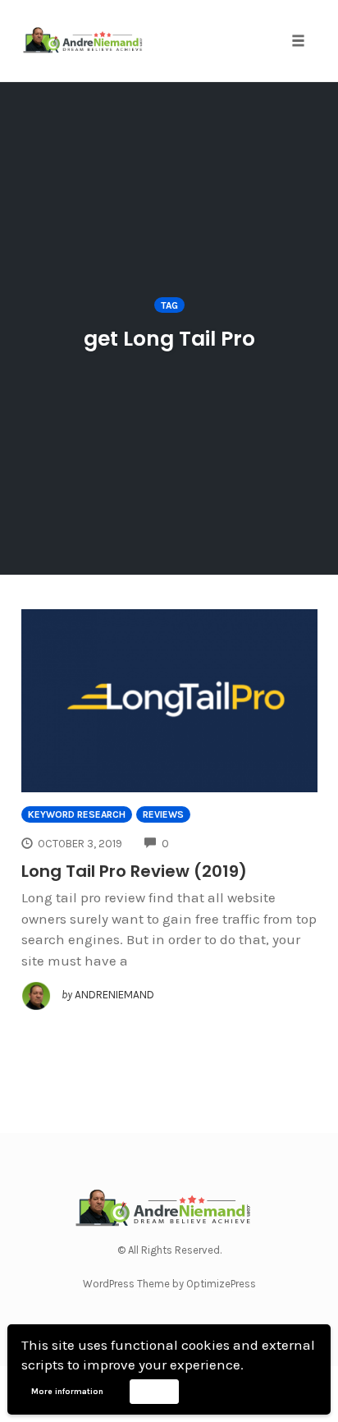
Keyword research (77, 814)
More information (67, 1392)
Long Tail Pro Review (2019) (134, 871)
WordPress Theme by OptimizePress (169, 1284)
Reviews (163, 814)
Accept (153, 1391)
